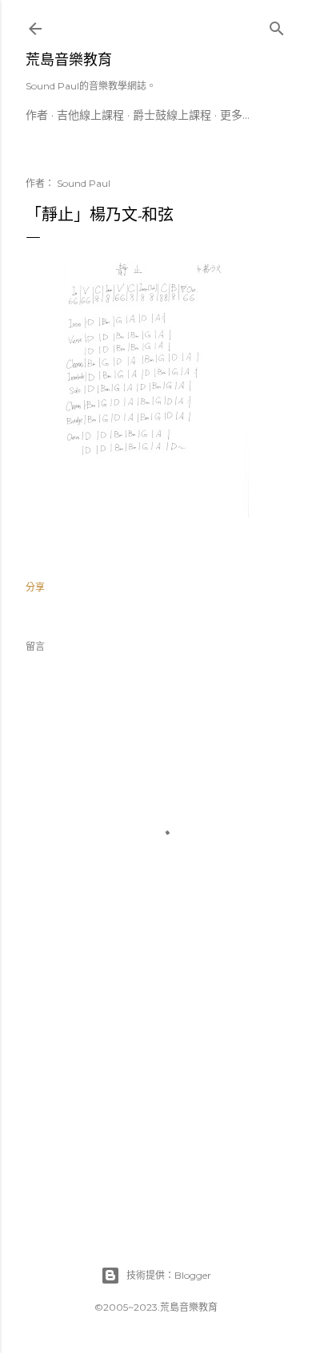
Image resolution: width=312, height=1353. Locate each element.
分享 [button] (35, 587)
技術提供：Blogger (168, 1275)
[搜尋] (276, 25)
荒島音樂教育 (69, 59)
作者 (37, 115)
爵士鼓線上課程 (172, 115)
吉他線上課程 (90, 115)
